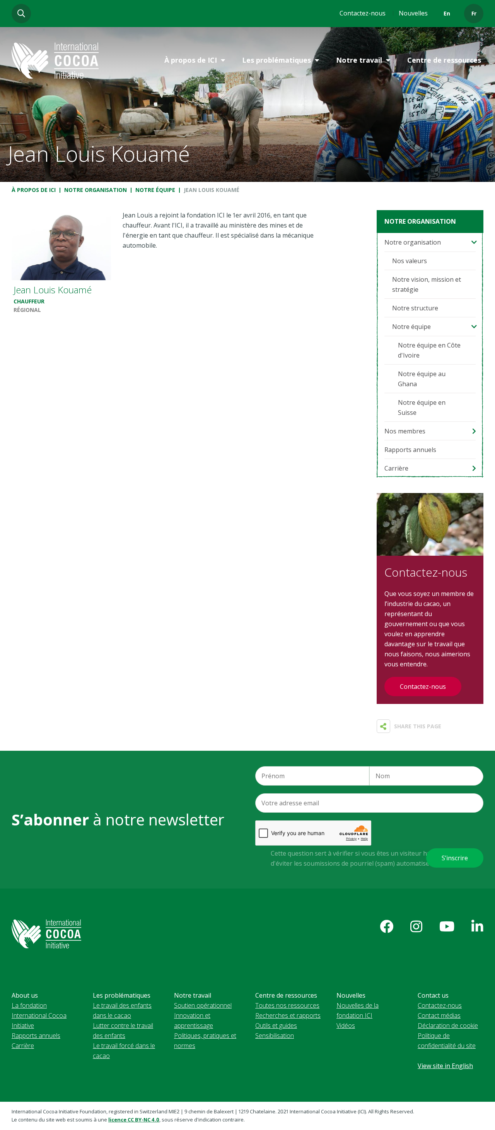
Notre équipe (155, 189)
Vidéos (345, 1025)
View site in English (445, 1066)
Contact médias (439, 1015)
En (447, 13)
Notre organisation (95, 189)
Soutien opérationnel (203, 1005)
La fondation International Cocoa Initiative (39, 1015)
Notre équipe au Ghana (422, 379)
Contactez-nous (363, 13)
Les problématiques (276, 60)
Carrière (396, 468)
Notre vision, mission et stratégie (426, 284)
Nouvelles (413, 13)
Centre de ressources (444, 60)
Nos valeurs (409, 261)
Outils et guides (276, 1025)
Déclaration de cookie (448, 1025)
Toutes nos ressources (287, 1005)
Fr (473, 13)
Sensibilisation (274, 1035)
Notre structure (415, 308)
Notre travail (359, 60)
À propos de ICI (190, 60)
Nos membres (404, 431)
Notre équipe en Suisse (422, 407)
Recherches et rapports (288, 1015)
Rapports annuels (410, 449)
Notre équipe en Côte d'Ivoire (429, 350)
